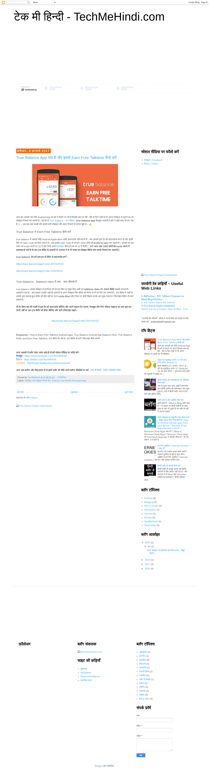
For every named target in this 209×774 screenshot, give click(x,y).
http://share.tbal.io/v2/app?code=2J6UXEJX (39, 271)
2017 (148, 564)
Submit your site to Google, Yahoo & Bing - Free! (164, 307)
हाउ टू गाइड (144, 698)
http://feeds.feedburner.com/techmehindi (48, 363)
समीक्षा (141, 694)
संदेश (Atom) (32, 397)
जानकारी (142, 667)
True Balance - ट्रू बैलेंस (61, 220)
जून (149, 546)
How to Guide (151, 505)
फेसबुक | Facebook (153, 160)
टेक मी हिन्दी (144, 671)
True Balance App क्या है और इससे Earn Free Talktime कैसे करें (66, 157)
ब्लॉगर (141, 683)
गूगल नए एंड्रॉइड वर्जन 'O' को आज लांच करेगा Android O (172, 361)
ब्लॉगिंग (142, 687)
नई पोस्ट (20, 392)
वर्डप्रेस (142, 691)
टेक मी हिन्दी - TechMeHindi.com (89, 16)
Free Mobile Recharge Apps (73, 381)
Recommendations (90, 676)
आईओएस (143, 652)
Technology (150, 525)
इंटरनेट (142, 656)
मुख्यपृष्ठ (74, 392)
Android (55, 381)
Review (148, 517)
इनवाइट (60, 246)
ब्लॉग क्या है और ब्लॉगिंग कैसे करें (170, 400)
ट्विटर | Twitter (151, 163)
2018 (148, 559)
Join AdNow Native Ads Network (158, 302)
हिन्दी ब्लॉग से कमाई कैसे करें (169, 465)
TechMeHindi (151, 521)
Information (150, 509)
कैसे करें (142, 663)
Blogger (99, 766)
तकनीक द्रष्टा (86, 680)
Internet (148, 513)
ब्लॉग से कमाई (144, 679)
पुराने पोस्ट (129, 392)
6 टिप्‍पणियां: (62, 377)
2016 (148, 568)
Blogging (148, 502)
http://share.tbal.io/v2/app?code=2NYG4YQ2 (40, 264)
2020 (148, 542)
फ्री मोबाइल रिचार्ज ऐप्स (41, 381)
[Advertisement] (104, 55)
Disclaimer (85, 672)
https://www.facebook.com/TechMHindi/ (46, 355)
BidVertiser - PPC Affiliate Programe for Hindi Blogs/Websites (162, 297)
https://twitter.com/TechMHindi (40, 359)
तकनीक (142, 675)
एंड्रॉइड (28, 381)
